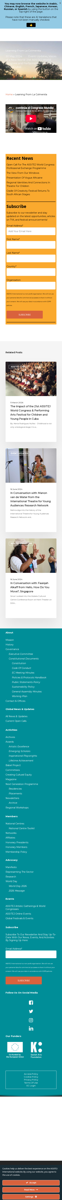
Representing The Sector (20, 871)
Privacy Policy (31, 1079)
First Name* (13, 239)
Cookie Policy (31, 1076)
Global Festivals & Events (19, 918)
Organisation (14, 280)
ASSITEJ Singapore (21, 543)
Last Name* (13, 252)
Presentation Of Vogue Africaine (24, 177)
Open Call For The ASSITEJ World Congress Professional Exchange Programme (30, 166)
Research (11, 876)
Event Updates (37, 56)
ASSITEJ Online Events (18, 913)
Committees (13, 770)
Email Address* (15, 225)
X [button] (60, 3)
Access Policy (31, 1074)
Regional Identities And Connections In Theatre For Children (28, 184)
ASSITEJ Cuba (18, 367)
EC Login (31, 1085)
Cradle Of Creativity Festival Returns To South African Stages (28, 192)
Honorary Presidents (17, 842)
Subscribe (12, 927)
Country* (11, 266)
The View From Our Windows (23, 172)
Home (9, 94)
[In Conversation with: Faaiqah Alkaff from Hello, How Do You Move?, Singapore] (31, 578)
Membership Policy (16, 851)
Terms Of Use (31, 1082)
